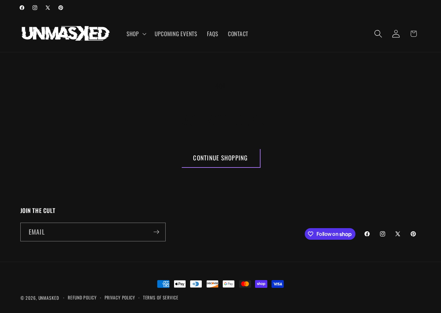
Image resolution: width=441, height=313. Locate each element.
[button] (136, 33)
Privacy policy (120, 297)
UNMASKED (48, 298)
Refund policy (82, 297)
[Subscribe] (156, 232)
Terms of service (161, 297)
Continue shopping (220, 157)
